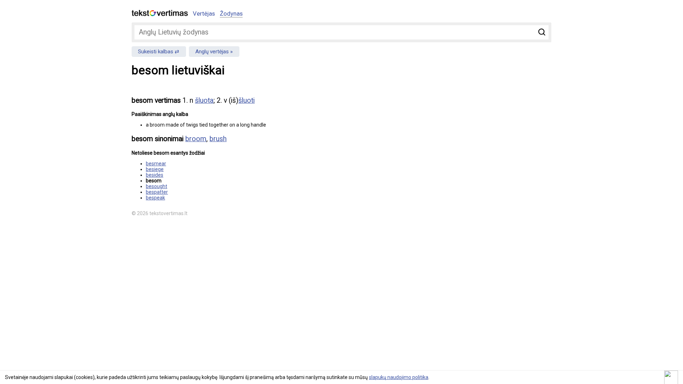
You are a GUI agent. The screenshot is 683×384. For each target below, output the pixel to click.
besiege (155, 169)
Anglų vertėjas (212, 51)
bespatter (157, 192)
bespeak (155, 198)
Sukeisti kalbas (155, 51)
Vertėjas (204, 13)
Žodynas (231, 13)
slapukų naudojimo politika (398, 377)
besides (154, 175)
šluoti (246, 100)
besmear (156, 163)
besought (156, 186)
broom (195, 139)
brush (218, 139)
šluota (204, 100)
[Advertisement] (476, 140)
